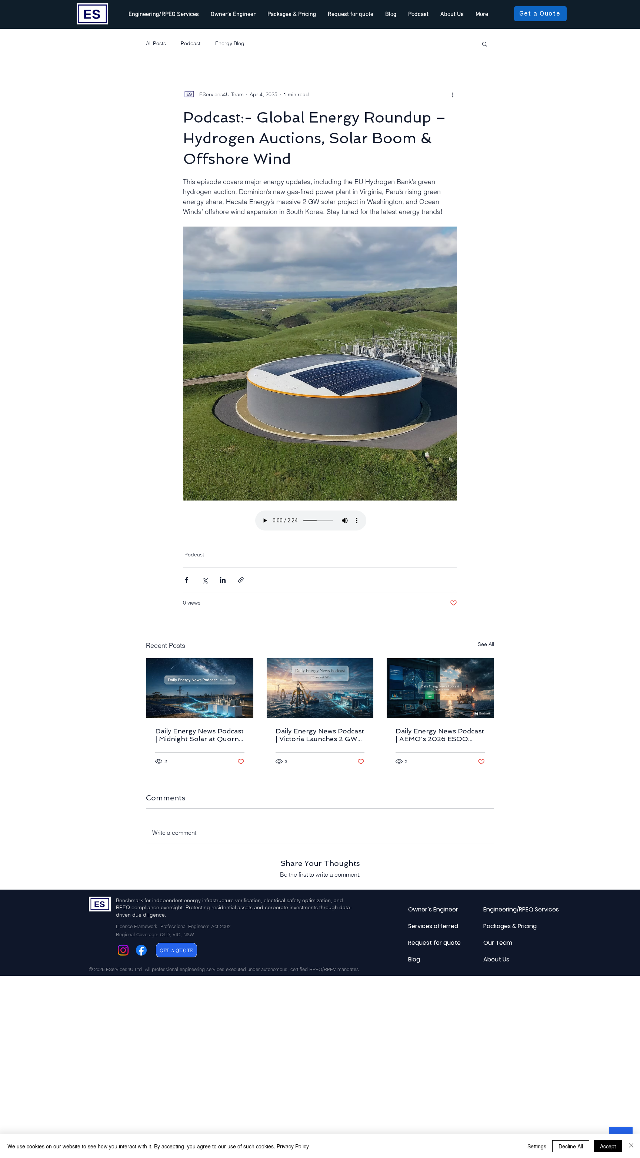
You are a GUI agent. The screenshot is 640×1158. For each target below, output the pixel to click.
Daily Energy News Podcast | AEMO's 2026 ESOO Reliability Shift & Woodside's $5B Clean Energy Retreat (440, 735)
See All (486, 644)
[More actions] (452, 94)
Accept (608, 1146)
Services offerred (426, 926)
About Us (496, 959)
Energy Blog (229, 43)
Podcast (190, 43)
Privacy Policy (293, 1146)
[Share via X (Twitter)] (204, 579)
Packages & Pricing (501, 926)
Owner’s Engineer (426, 909)
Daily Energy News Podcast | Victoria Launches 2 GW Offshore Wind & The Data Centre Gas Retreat (320, 735)
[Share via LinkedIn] (222, 579)
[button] (484, 44)
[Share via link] (240, 579)
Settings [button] (536, 1146)
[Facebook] (141, 950)
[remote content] (320, 521)
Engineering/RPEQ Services (501, 909)
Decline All (571, 1146)
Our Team (497, 942)
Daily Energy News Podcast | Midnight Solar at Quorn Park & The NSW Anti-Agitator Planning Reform (199, 735)
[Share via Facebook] (186, 579)
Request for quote (426, 942)
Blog (414, 959)
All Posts (156, 43)
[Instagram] (123, 950)
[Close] (631, 1146)
